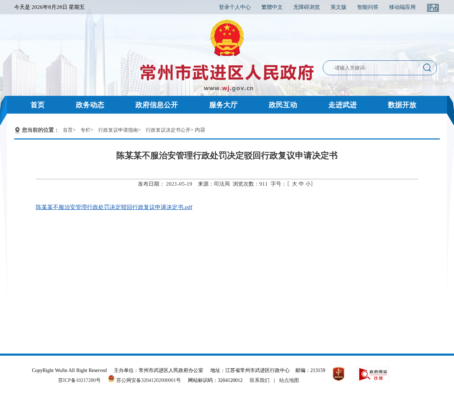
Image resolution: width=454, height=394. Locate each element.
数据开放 (402, 105)
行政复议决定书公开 (168, 130)
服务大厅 (223, 105)
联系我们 (260, 380)
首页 (38, 105)
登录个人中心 (235, 7)
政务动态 (90, 105)
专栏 (85, 130)
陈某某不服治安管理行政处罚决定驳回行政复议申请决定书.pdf (114, 207)
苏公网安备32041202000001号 (148, 380)
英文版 (339, 7)
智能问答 (367, 7)
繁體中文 (272, 7)
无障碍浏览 (306, 7)
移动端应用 (402, 7)
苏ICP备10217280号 (82, 380)
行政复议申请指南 (118, 130)
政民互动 (283, 105)
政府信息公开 (156, 105)
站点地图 (289, 380)
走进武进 (342, 105)
